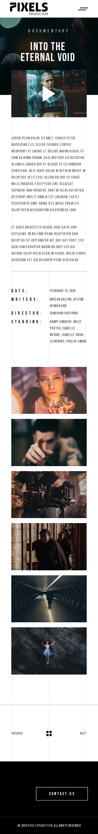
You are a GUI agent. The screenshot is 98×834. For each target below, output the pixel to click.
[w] (49, 390)
